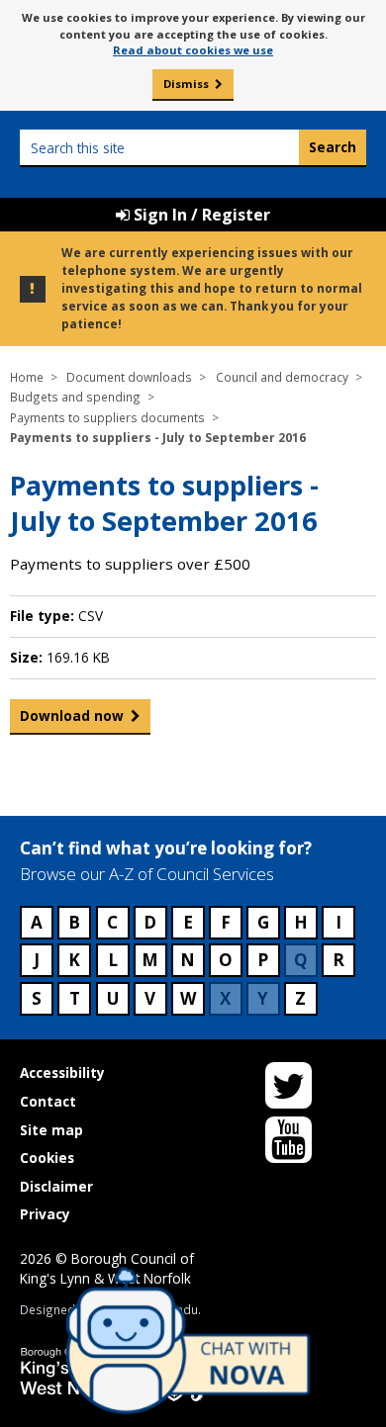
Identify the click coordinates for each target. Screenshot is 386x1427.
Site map (51, 1129)
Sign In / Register (200, 214)
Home (27, 377)
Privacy (45, 1213)
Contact (48, 1101)
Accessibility (62, 1072)
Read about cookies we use (193, 50)
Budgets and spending (75, 396)
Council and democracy (282, 377)
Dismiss (186, 83)
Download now (72, 715)
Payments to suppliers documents (107, 417)
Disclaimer (56, 1186)
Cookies (47, 1157)
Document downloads (129, 377)
